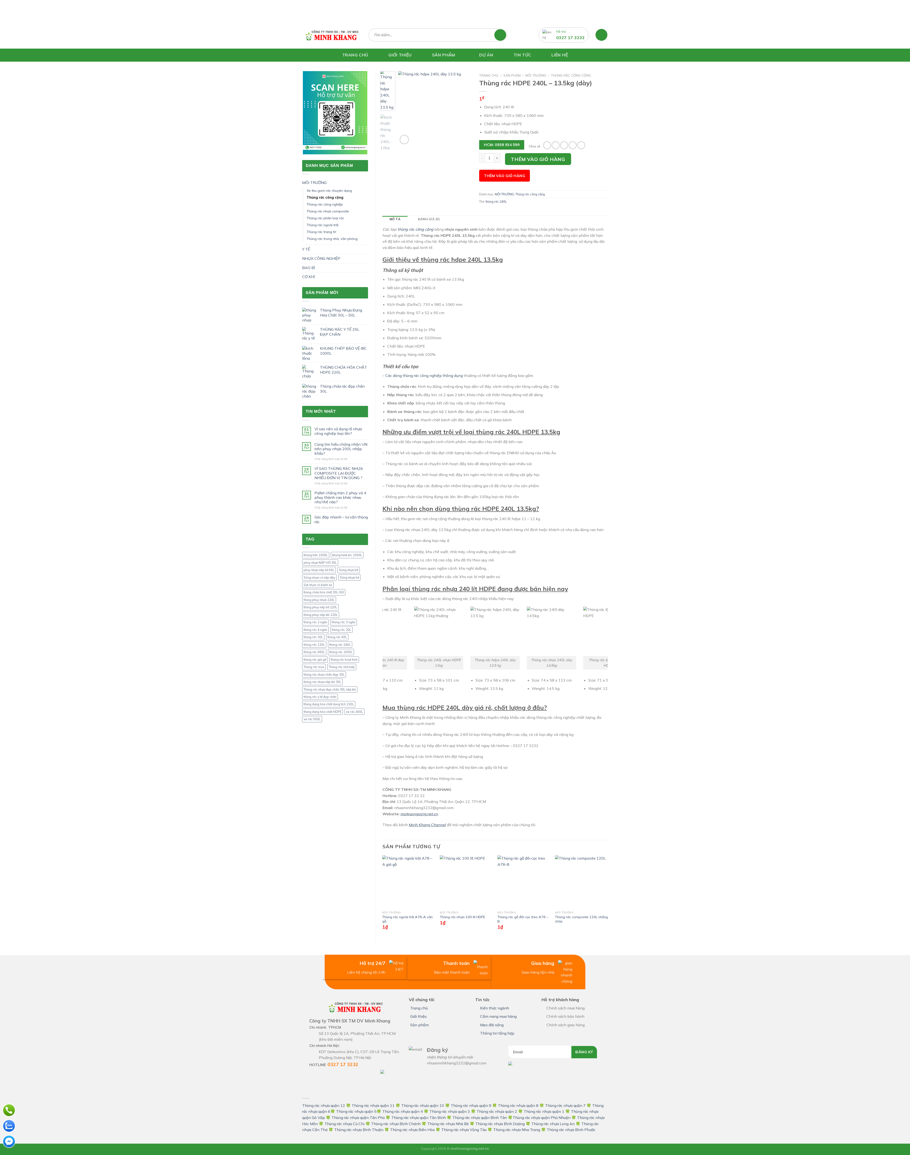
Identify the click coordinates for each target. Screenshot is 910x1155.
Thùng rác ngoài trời (322, 225)
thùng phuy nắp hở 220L (320, 607)
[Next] (464, 108)
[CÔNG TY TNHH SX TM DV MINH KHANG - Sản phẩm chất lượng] (331, 35)
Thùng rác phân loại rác (325, 218)
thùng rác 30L (313, 637)
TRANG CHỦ (355, 55)
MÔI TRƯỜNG (314, 182)
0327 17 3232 (570, 37)
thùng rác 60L (337, 637)
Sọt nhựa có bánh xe (318, 585)
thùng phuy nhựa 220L (319, 600)
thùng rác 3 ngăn (343, 622)
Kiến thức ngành (494, 1008)
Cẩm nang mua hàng (498, 1016)
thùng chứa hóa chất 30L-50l (324, 592)
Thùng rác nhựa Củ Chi (344, 1123)
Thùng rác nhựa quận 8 (518, 1105)
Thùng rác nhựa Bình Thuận (358, 1129)
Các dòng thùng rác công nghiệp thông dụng (424, 375)
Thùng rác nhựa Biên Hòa (412, 1129)
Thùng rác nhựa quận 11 (373, 1105)
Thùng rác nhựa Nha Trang (516, 1129)
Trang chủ (488, 75)
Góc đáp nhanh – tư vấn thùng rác (341, 519)
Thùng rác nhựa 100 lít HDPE (462, 917)
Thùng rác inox (314, 667)
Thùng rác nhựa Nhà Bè (448, 1123)
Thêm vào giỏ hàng (538, 159)
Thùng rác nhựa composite (328, 211)
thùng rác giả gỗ (315, 659)
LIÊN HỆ (559, 55)
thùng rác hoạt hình (344, 659)
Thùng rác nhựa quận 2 (497, 1111)
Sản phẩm (512, 75)
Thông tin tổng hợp (497, 1033)
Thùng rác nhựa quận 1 (544, 1111)
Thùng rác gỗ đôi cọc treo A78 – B (522, 919)
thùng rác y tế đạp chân (320, 697)
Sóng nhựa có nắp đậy (319, 577)
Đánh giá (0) (429, 219)
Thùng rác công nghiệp (325, 204)
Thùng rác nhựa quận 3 (449, 1111)
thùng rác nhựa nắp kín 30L (322, 682)
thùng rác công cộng (415, 229)
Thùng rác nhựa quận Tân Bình (418, 1117)
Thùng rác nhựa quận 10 (422, 1105)
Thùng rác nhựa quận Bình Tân (479, 1117)
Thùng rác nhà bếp (342, 667)
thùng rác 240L (340, 644)
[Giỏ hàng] (601, 35)
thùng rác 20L (341, 630)
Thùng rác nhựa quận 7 (565, 1105)
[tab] (395, 219)
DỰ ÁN (486, 55)
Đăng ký (584, 1052)
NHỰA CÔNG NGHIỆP (321, 258)
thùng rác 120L (314, 644)
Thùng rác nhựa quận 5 (356, 1111)
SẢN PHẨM (443, 54)
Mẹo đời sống (492, 1024)
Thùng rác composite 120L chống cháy (581, 919)
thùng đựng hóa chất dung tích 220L (329, 704)
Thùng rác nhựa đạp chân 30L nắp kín (330, 689)
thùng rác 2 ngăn (315, 622)
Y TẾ (306, 249)
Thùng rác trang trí (321, 232)
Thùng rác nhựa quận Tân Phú (358, 1117)
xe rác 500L (312, 719)
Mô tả (395, 219)
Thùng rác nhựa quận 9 (471, 1105)
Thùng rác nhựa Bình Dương (500, 1123)
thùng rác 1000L (341, 652)
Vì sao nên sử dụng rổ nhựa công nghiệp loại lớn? (338, 431)
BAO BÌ (308, 267)
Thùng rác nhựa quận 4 (402, 1111)
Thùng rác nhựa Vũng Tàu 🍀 (467, 1129)
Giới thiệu (418, 1016)
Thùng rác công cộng (325, 197)
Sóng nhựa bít (348, 570)
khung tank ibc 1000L (347, 555)
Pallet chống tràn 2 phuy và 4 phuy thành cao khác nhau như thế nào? (340, 497)
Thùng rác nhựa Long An (553, 1123)
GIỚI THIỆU (400, 55)
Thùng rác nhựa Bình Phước (571, 1129)
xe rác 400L (354, 712)
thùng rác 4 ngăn (315, 630)
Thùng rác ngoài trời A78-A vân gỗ (407, 919)
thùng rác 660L (314, 652)
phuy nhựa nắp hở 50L (319, 570)
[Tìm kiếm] (502, 35)
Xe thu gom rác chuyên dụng (329, 190)
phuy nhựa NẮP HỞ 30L (320, 562)
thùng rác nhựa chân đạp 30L (324, 674)
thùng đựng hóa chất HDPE (322, 712)
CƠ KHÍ (308, 276)
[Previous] (405, 108)
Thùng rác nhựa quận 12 (323, 1105)
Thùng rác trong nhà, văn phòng (332, 239)
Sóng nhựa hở (349, 577)
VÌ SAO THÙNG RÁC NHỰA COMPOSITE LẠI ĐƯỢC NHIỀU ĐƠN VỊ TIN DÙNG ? (338, 473)
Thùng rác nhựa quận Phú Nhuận (541, 1117)
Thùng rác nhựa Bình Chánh (396, 1123)
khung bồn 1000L (316, 555)
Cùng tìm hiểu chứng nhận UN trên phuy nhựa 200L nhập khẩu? (340, 449)
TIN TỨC (522, 55)
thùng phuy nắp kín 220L (321, 615)
